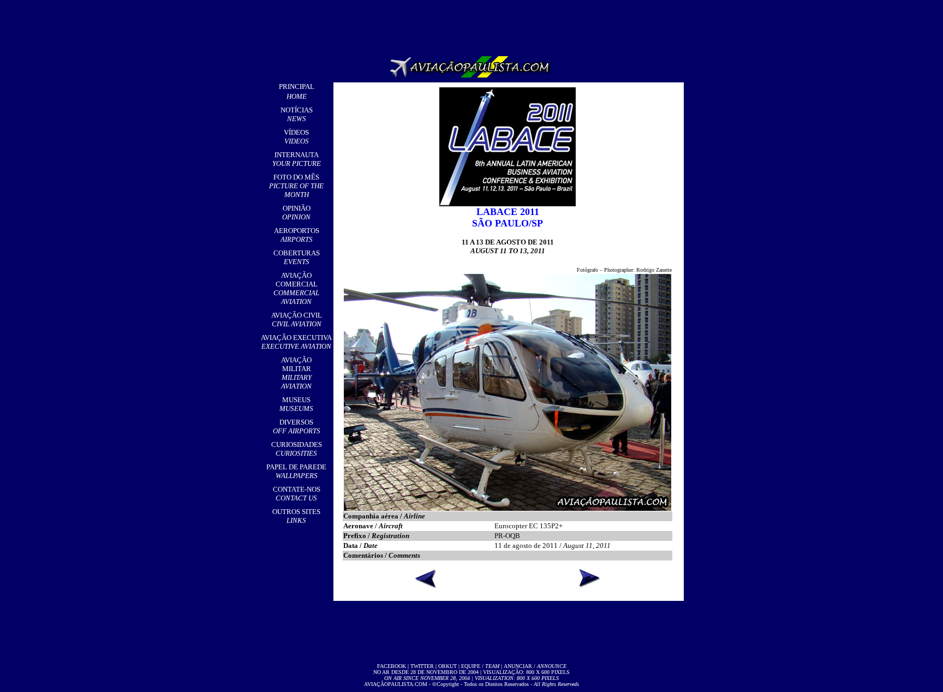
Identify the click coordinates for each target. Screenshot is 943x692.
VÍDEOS (296, 136)
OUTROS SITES (296, 516)
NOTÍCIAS (296, 114)
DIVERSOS (296, 426)
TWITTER (422, 666)
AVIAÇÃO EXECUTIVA (296, 341)
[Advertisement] (473, 24)
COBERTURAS (296, 257)
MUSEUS (296, 404)
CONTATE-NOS (296, 493)
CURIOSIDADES (296, 448)
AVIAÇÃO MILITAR (296, 373)
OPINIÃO (296, 212)
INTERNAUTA (296, 159)
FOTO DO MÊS (296, 186)
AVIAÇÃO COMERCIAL (296, 288)
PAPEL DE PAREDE (296, 471)
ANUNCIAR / (535, 666)
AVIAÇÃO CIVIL (296, 319)
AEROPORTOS (296, 234)
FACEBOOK (391, 666)
